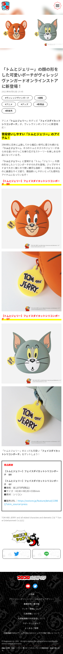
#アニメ (8, 104)
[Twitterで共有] (16, 554)
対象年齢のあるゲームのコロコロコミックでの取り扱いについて (31, 633)
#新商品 (40, 104)
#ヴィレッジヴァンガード (17, 97)
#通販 (40, 97)
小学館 (31, 594)
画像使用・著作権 (31, 603)
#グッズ (24, 104)
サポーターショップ (31, 623)
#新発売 (8, 110)
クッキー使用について (31, 608)
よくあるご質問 (31, 628)
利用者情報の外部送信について (31, 618)
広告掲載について (31, 613)
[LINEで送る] (46, 554)
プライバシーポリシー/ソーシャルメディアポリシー (31, 599)
